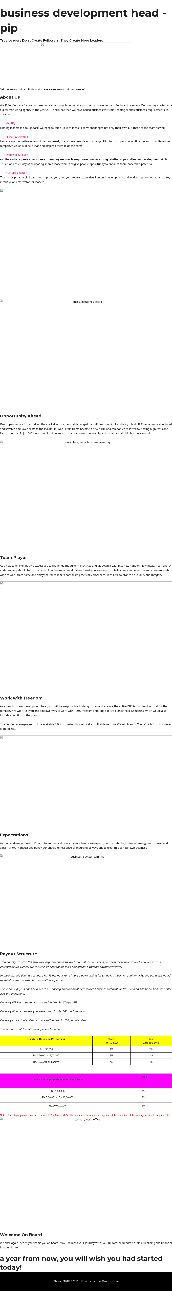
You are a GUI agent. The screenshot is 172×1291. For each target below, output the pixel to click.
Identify (10, 123)
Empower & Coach (16, 155)
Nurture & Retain (16, 173)
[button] (86, 123)
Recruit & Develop (16, 137)
